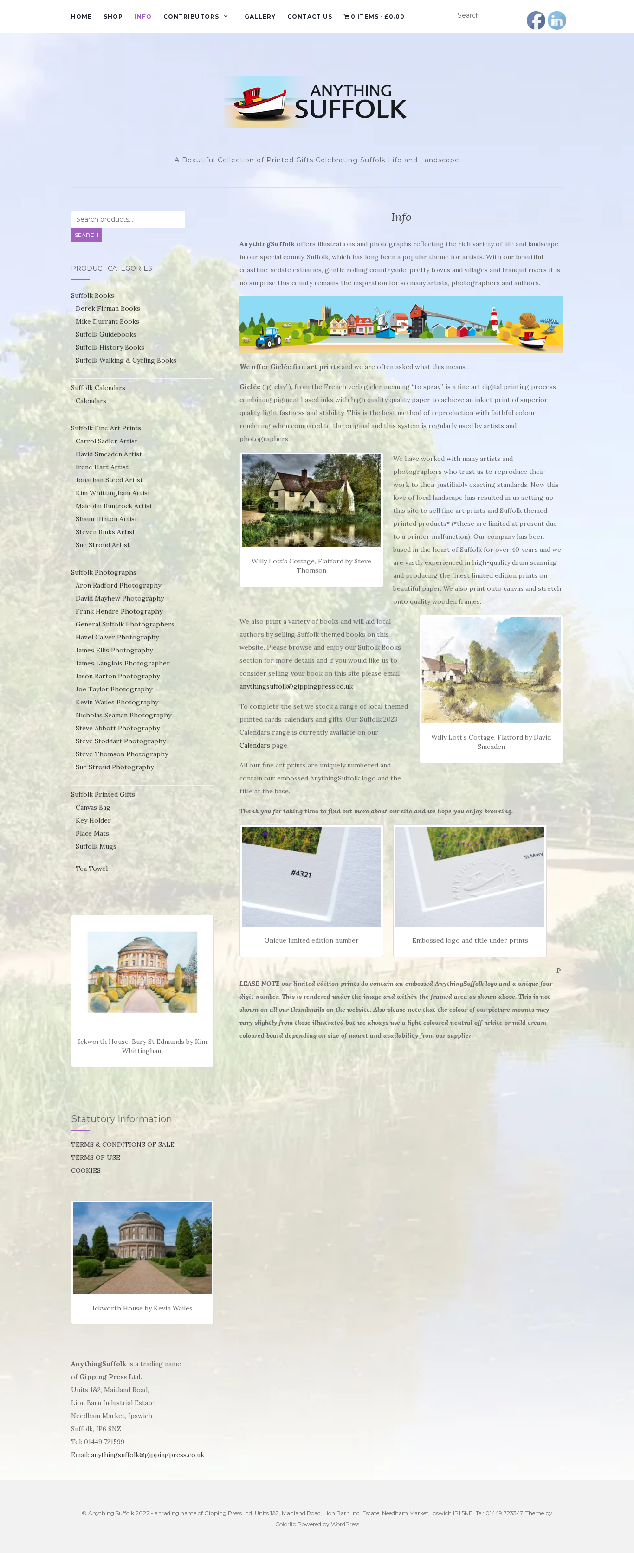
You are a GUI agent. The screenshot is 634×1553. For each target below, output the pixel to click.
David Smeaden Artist (109, 454)
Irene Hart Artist (102, 467)
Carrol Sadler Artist (106, 441)
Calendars (254, 745)
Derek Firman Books (108, 308)
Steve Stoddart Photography (121, 741)
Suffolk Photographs (103, 572)
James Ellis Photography (114, 650)
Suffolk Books (92, 295)
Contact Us (309, 16)
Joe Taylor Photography (114, 689)
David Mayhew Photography (120, 598)
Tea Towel (92, 868)
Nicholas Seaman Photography (123, 715)
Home (81, 16)
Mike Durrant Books (107, 321)
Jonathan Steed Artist (109, 480)
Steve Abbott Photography (118, 728)
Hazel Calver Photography (117, 637)
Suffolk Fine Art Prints (106, 428)
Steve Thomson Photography (122, 754)
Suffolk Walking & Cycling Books (126, 360)
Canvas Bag (93, 807)
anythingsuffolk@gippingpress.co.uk (296, 686)
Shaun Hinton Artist (106, 519)
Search (86, 234)
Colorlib (285, 1524)
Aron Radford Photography (118, 585)
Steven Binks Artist (105, 532)
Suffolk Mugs (96, 846)
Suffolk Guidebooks (106, 334)
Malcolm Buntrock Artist (114, 506)
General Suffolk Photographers (125, 624)
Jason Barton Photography (118, 676)
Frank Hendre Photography (119, 611)
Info (143, 16)
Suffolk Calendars (98, 387)
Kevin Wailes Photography (117, 702)
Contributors (191, 16)
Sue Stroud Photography (115, 767)
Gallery (260, 16)
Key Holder (93, 820)
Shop (113, 16)
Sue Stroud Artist (103, 545)
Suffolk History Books (110, 347)
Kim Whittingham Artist (113, 493)
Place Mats (92, 833)
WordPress (345, 1524)
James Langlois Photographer (123, 663)
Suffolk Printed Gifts (103, 794)
